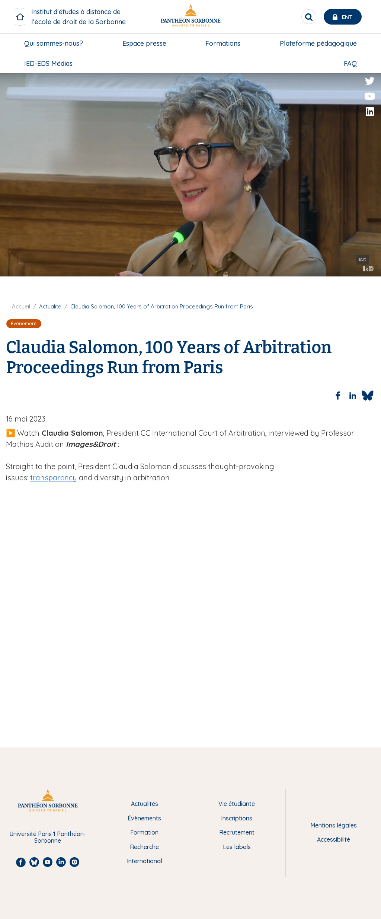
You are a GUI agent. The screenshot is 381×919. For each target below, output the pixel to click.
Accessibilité (333, 839)
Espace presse (144, 43)
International (144, 861)
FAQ (350, 63)
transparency (53, 477)
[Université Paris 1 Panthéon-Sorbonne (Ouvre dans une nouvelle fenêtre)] (190, 17)
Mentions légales (333, 825)
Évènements (144, 818)
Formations (222, 43)
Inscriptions (236, 818)
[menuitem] (53, 43)
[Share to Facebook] (338, 395)
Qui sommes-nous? (53, 43)
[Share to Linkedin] (353, 395)
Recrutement (236, 832)
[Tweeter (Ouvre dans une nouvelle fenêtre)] (370, 81)
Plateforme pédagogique (318, 43)
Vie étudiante (236, 803)
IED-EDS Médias (48, 63)
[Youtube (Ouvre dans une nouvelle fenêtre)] (369, 96)
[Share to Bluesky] (368, 395)
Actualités (144, 803)
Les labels (237, 846)
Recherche (144, 846)
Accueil (21, 306)
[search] (308, 16)
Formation (144, 832)
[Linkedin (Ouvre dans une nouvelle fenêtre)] (370, 111)
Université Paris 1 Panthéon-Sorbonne (47, 837)
